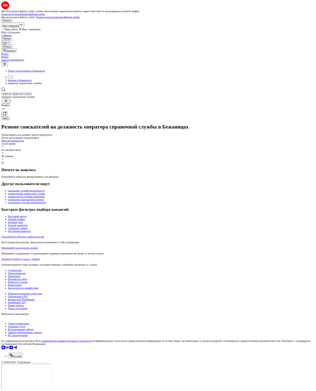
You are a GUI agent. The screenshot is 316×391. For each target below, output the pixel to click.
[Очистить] (6, 101)
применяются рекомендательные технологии (66, 341)
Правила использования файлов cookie (58, 17)
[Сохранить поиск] (4, 114)
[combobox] (16, 93)
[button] (5, 54)
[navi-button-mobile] (4, 64)
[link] (7, 46)
